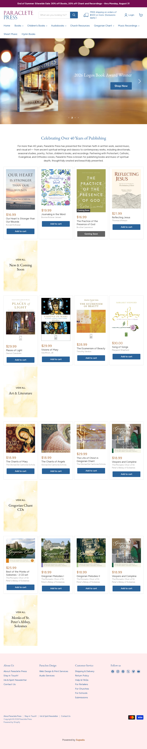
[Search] (74, 15)
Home (7, 25)
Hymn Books (28, 34)
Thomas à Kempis (119, 220)
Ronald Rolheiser (13, 225)
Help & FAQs (81, 680)
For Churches (82, 688)
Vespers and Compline (124, 461)
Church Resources (80, 25)
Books (18, 25)
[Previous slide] (8, 81)
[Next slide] (139, 81)
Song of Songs (120, 347)
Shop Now (121, 86)
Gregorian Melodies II (88, 576)
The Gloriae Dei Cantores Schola (20, 465)
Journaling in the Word (53, 214)
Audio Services (47, 675)
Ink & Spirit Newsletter (15, 680)
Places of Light (14, 350)
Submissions (81, 697)
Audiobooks (58, 25)
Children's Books (36, 25)
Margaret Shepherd (120, 350)
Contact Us (10, 684)
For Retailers (81, 684)
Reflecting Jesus (121, 217)
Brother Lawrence (85, 227)
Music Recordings (128, 25)
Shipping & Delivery (84, 671)
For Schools (81, 693)
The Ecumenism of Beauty (91, 348)
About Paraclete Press (15, 671)
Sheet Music (10, 34)
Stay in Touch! (11, 675)
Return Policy (82, 675)
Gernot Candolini (13, 353)
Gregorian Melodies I (52, 576)
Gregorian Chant (103, 25)
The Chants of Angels (53, 461)
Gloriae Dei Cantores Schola (53, 465)
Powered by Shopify (12, 722)
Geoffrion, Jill (47, 353)
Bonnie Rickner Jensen (51, 217)
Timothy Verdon (84, 351)
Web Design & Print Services (53, 671)
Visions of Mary (49, 349)
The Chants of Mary (17, 461)
